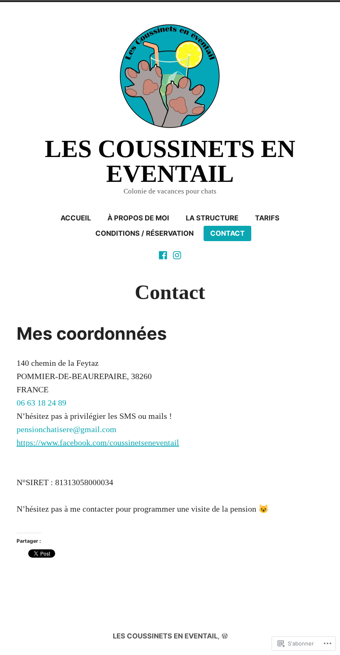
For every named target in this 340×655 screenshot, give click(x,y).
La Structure (212, 218)
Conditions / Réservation (144, 233)
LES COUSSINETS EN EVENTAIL (170, 161)
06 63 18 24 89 (41, 402)
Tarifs (267, 218)
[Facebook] (164, 254)
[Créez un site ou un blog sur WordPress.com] (225, 636)
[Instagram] (176, 254)
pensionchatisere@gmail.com (67, 429)
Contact (227, 233)
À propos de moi (138, 218)
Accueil (76, 218)
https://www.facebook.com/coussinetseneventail (98, 442)
